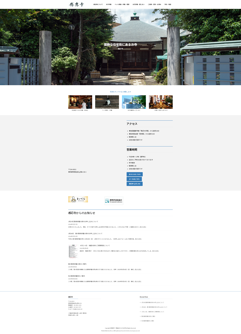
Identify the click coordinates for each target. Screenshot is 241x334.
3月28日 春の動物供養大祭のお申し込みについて (85, 233)
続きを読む (143, 227)
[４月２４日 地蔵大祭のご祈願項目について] (73, 251)
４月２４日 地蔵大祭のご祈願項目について (95, 245)
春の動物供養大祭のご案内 (77, 264)
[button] (238, 47)
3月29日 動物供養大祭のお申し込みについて (83, 221)
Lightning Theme (120, 330)
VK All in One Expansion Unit (132, 330)
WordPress (110, 330)
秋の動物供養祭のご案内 (76, 276)
